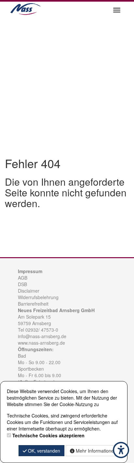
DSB (22, 284)
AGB (22, 277)
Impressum (30, 271)
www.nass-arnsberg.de (41, 342)
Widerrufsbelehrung (38, 297)
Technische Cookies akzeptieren (48, 435)
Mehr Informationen (95, 450)
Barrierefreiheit (33, 303)
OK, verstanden (43, 450)
